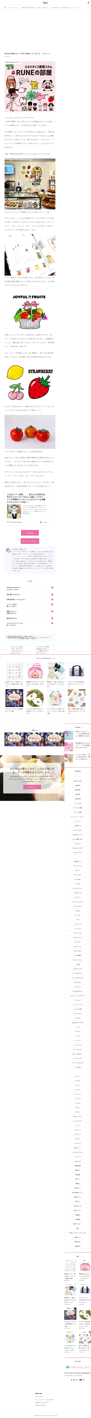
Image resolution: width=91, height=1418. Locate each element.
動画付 (78, 1183)
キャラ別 (77, 884)
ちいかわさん (77, 982)
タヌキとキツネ (77, 969)
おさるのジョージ (78, 834)
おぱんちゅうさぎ (78, 848)
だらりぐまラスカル (77, 978)
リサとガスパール (78, 1152)
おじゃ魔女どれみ (78, 839)
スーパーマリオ (77, 933)
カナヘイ (77, 870)
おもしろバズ (77, 852)
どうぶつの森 (77, 1009)
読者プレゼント (77, 1224)
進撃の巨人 (78, 1242)
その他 (78, 964)
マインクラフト (77, 1121)
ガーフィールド (77, 866)
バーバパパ (78, 1031)
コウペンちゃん (77, 906)
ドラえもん (78, 1018)
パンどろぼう (77, 1067)
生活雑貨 (77, 1219)
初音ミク (77, 1179)
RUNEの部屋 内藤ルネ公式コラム (16, 636)
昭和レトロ (29, 638)
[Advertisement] (45, 31)
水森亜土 (77, 1215)
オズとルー (78, 843)
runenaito (14, 637)
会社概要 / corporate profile (42, 1402)
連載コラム (32, 636)
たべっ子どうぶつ (78, 973)
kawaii (9, 637)
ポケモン (77, 1107)
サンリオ (77, 915)
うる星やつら (77, 825)
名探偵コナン (77, 1197)
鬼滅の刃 (77, 1246)
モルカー (77, 1139)
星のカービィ (77, 1210)
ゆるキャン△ (77, 1148)
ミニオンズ (78, 1130)
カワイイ (26, 637)
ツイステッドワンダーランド (78, 996)
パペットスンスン (78, 1049)
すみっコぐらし (77, 960)
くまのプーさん (77, 893)
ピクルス (77, 1080)
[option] (15, 739)
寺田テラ (77, 1201)
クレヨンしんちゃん (77, 902)
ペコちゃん (78, 1103)
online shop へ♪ (32, 787)
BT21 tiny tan (78, 781)
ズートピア (78, 928)
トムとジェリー (77, 1013)
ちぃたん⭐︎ (78, 987)
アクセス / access (39, 1397)
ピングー (77, 1085)
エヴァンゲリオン (78, 830)
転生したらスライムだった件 (78, 1233)
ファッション (77, 1094)
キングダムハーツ (78, 888)
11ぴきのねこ (77, 776)
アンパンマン (77, 821)
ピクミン (77, 1076)
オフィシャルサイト (30, 541)
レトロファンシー (14, 638)
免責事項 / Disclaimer (40, 1405)
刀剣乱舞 (77, 1174)
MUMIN (77, 794)
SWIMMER (78, 799)
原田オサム (78, 1188)
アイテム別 (78, 803)
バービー (77, 1036)
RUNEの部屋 (20, 637)
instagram (30, 533)
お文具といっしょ (78, 857)
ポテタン (77, 1112)
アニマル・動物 (77, 808)
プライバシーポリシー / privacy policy (44, 1399)
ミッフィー (78, 1125)
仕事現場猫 (78, 1166)
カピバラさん (77, 875)
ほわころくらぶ (77, 1116)
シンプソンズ (77, 924)
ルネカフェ (43, 637)
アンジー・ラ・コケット (78, 817)
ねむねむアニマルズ (77, 1022)
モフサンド (78, 1134)
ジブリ (78, 919)
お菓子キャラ (77, 861)
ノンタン (77, 1027)
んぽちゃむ (78, 1161)
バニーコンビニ (77, 1045)
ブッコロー (78, 1098)
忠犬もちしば (77, 1206)
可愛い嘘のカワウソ (77, 1192)
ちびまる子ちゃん (78, 991)
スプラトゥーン (77, 946)
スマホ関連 (78, 955)
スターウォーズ (77, 937)
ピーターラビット (78, 1072)
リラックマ (78, 1157)
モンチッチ (78, 1143)
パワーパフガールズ (77, 1063)
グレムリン (78, 897)
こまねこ (77, 910)
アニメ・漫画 (77, 812)
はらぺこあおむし (78, 1054)
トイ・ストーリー (78, 1004)
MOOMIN (78, 790)
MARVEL (77, 785)
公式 (20, 638)
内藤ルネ (27, 636)
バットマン (78, 1040)
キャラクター (31, 637)
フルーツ (37, 637)
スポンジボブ (77, 951)
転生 (77, 1228)
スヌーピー (78, 942)
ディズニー (78, 1000)
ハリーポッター (77, 1058)
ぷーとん (77, 1089)
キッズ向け (78, 879)
